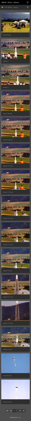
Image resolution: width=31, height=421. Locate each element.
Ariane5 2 (6, 87)
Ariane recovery (7, 402)
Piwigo (19, 417)
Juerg (16, 7)
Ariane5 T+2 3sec (8, 297)
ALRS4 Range (7, 35)
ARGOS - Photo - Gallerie (10, 2)
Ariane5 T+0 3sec (8, 166)
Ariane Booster (7, 375)
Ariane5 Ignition (7, 113)
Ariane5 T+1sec (7, 271)
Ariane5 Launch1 (8, 140)
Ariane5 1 (6, 61)
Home (2, 7)
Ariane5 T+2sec (7, 349)
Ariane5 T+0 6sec (8, 192)
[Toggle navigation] (28, 2)
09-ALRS (8, 7)
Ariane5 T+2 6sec (8, 323)
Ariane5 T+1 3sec (8, 218)
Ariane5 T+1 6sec (8, 244)
